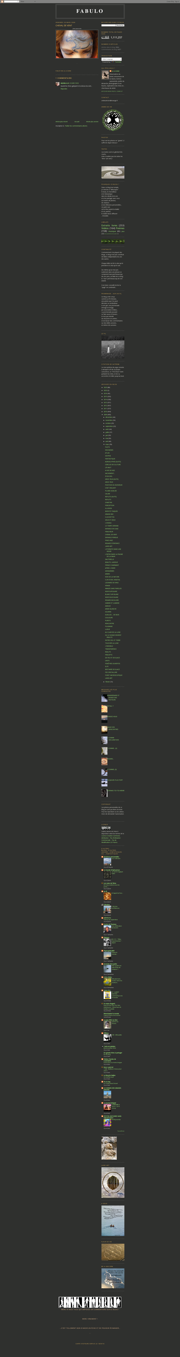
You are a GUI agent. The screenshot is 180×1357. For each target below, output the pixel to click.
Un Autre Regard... (110, 1004)
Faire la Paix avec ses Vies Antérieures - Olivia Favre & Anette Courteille (112, 1007)
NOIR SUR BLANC (111, 591)
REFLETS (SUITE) (111, 497)
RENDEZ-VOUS (112, 716)
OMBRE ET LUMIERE (112, 603)
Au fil (105, 891)
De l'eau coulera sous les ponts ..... (112, 886)
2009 (106, 415)
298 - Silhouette (117, 1035)
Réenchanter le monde (111, 1014)
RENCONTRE (109, 623)
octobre (108, 423)
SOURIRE (108, 612)
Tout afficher (121, 1131)
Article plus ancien (92, 122)
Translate (118, 62)
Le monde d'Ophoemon (112, 870)
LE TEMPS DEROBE (111, 526)
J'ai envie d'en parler (110, 964)
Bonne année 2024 (110, 1048)
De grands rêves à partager (113, 1053)
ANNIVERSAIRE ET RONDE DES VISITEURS (113, 697)
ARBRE (107, 574)
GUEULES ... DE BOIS (112, 615)
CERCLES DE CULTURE (113, 465)
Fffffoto (106, 1033)
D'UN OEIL (108, 476)
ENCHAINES (109, 450)
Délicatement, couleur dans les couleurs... (117, 980)
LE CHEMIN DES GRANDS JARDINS (112, 1089)
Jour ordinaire (116, 858)
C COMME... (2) (112, 748)
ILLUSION (108, 508)
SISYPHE (108, 456)
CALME (107, 494)
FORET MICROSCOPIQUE (113, 675)
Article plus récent (62, 122)
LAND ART (108, 546)
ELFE (106, 666)
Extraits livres (109, 225)
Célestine (107, 905)
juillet (107, 432)
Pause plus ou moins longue (113, 1062)
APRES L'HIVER (110, 568)
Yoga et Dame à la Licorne (112, 1015)
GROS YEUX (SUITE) (111, 479)
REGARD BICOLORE (112, 600)
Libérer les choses (115, 1022)
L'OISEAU (108, 523)
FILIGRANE (108, 626)
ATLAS (107, 453)
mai (107, 438)
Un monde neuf (109, 1077)
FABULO (90, 11)
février (108, 682)
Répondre (64, 89)
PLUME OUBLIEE (111, 491)
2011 (106, 409)
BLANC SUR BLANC (112, 594)
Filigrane (106, 937)
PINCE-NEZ (109, 540)
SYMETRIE (108, 502)
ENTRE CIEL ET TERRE (112, 640)
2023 (106, 390)
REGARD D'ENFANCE (112, 543)
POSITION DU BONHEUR (113, 485)
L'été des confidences (115, 907)
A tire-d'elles (108, 977)
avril (107, 441)
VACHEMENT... (110, 473)
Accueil (77, 122)
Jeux (123, 231)
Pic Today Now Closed (111, 1083)
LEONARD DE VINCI (112, 583)
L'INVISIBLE (109, 646)
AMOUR (108, 606)
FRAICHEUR (109, 532)
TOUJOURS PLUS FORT (115, 780)
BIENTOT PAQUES (111, 511)
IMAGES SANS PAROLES (113, 588)
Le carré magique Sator (117, 872)
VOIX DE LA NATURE (112, 577)
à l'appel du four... (117, 893)
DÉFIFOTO (107, 918)
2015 (106, 396)
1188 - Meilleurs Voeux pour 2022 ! (113, 1070)
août (107, 429)
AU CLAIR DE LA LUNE (112, 632)
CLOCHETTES (109, 517)
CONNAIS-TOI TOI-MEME (115, 791)
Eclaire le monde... (114, 953)
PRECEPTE (108, 655)
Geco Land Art (108, 1067)
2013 (106, 402)
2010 (106, 412)
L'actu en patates (109, 1046)
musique (112, 231)
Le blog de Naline (109, 1075)
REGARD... (110, 759)
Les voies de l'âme (110, 883)
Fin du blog (107, 1054)
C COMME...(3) (112, 769)
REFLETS (108, 500)
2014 (106, 399)
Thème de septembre (111, 920)
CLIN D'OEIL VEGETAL (112, 580)
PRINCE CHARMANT (112, 565)
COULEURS (109, 618)
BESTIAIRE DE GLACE (112, 669)
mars (107, 444)
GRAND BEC (109, 514)
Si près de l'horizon (110, 924)
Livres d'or (107, 990)
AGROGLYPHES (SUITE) (113, 462)
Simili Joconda (116, 1119)
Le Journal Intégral (110, 1103)
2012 (106, 405)
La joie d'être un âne (111, 1020)
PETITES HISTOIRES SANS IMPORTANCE (112, 1117)
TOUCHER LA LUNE (111, 643)
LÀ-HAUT (108, 467)
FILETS (107, 447)
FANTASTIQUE (110, 459)
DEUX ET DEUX (110, 520)
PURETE (108, 620)
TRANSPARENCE (110, 649)
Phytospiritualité (109, 951)
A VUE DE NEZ (110, 470)
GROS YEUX (109, 482)
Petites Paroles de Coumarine (110, 1060)
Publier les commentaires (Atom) (76, 126)
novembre (109, 420)
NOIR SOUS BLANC (111, 597)
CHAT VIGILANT (110, 488)
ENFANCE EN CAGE (111, 529)
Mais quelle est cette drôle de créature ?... (116, 967)
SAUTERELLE (109, 559)
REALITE (108, 652)
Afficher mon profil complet (112, 91)
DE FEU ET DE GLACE (112, 658)
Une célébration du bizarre (117, 927)
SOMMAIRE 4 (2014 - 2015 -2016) (116, 1106)
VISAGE (107, 586)
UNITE (107, 661)
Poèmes (120, 228)
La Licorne (115, 71)
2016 (106, 393)
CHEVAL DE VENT (64, 25)
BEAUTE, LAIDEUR (111, 562)
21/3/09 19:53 (74, 83)
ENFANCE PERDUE (111, 537)
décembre (109, 417)
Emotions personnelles (111, 857)
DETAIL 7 (110, 706)
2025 (106, 387)
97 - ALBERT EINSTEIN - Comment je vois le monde (117, 994)
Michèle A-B (65, 83)
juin (107, 435)
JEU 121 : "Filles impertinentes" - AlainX (117, 941)
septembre (109, 426)
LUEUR (107, 629)
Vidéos (105, 228)
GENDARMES (109, 571)
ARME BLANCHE (110, 609)
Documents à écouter (110, 233)
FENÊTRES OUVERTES (112, 663)
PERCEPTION (109, 505)
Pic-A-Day (107, 1082)
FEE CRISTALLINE (111, 672)
